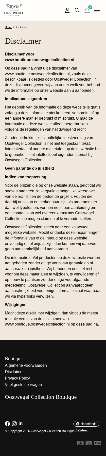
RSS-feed (81, 430)
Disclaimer (14, 372)
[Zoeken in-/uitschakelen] (77, 10)
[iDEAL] (80, 443)
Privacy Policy (17, 378)
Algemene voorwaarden (26, 365)
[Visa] (97, 443)
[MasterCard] (89, 443)
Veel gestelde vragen (23, 385)
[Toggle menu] (97, 10)
